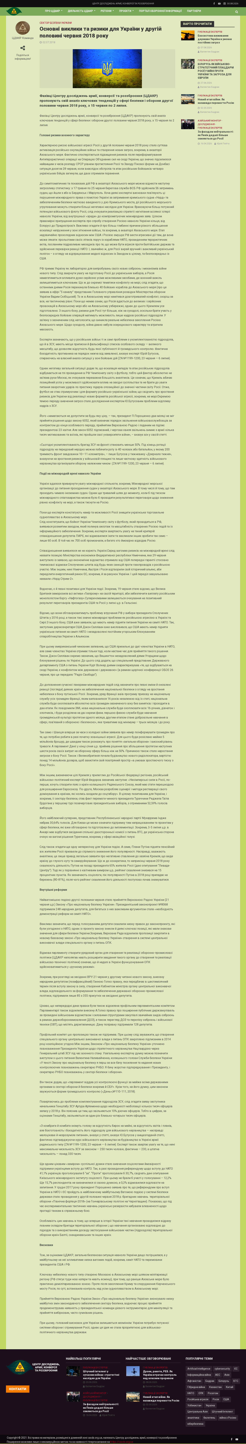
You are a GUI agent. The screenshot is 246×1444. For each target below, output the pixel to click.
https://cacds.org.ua (121, 1441)
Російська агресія (197, 1399)
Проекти (125, 11)
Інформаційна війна (199, 1374)
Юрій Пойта (223, 143)
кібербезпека (195, 1423)
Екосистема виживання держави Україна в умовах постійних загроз (215, 39)
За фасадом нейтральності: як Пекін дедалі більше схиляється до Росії (216, 135)
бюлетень (209, 1417)
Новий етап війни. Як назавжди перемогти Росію (216, 101)
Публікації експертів (210, 31)
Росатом (213, 1393)
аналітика (193, 1417)
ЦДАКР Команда (22, 38)
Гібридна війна (196, 1387)
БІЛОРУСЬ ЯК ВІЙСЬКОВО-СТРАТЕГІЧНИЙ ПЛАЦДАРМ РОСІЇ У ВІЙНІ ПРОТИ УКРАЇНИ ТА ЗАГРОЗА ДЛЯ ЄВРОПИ (216, 71)
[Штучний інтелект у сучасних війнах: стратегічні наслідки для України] (73, 1371)
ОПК (200, 1393)
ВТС (235, 1381)
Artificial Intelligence (198, 1368)
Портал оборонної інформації (160, 11)
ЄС (236, 1368)
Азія (226, 1374)
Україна (210, 1405)
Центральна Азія (197, 1411)
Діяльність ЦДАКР (80, 11)
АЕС (217, 1374)
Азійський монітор (209, 120)
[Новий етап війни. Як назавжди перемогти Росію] (187, 99)
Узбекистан (194, 1405)
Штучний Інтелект (222, 1411)
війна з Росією (228, 1417)
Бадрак (209, 1381)
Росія (216, 1399)
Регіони (106, 11)
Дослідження (206, 124)
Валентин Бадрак (209, 51)
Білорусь (224, 1381)
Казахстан (215, 1387)
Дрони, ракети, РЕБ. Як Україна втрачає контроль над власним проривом (160, 1375)
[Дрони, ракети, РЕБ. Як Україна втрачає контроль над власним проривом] (133, 1371)
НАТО (190, 1393)
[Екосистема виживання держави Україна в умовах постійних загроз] (187, 35)
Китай (229, 1387)
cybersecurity (222, 1368)
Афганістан (194, 1381)
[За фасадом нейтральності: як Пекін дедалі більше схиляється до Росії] (187, 124)
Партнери (194, 11)
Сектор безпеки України (56, 22)
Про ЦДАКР (52, 11)
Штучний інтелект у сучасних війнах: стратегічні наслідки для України (101, 1375)
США (226, 1399)
